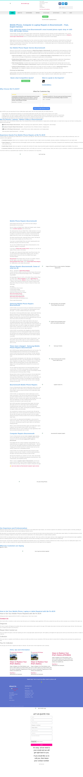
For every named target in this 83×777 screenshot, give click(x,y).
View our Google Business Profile (41, 108)
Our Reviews (29, 12)
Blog (64, 12)
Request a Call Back (36, 725)
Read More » (12, 672)
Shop (71, 12)
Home (12, 12)
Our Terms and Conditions (45, 9)
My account (46, 12)
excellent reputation (17, 228)
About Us (20, 12)
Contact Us (4, 618)
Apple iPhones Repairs (24, 270)
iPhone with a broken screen (22, 248)
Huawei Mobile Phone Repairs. (34, 261)
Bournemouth (13, 258)
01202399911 (46, 85)
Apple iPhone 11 (34, 278)
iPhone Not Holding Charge (16, 293)
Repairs (38, 12)
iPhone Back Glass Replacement (17, 296)
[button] (60, 3)
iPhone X (24, 280)
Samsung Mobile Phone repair (16, 261)
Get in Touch (56, 12)
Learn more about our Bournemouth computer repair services (25, 466)
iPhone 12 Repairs (22, 278)
